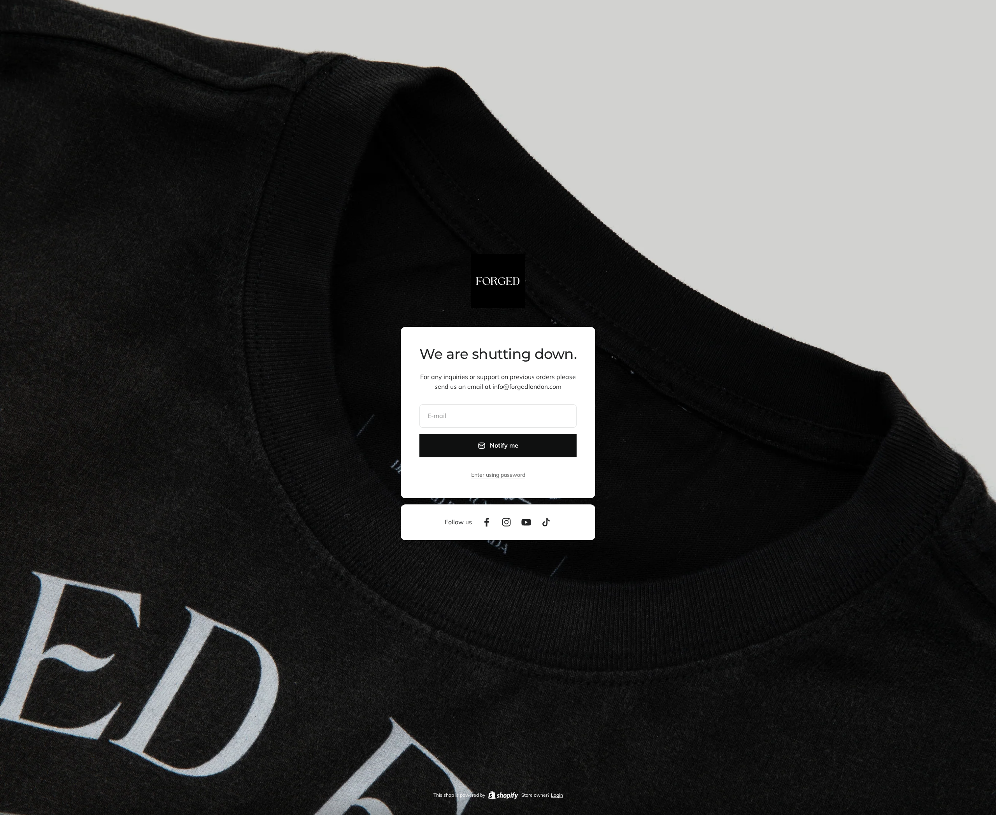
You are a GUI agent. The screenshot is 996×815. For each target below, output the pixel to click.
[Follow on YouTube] (526, 522)
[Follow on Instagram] (506, 522)
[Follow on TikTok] (546, 522)
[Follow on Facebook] (486, 522)
